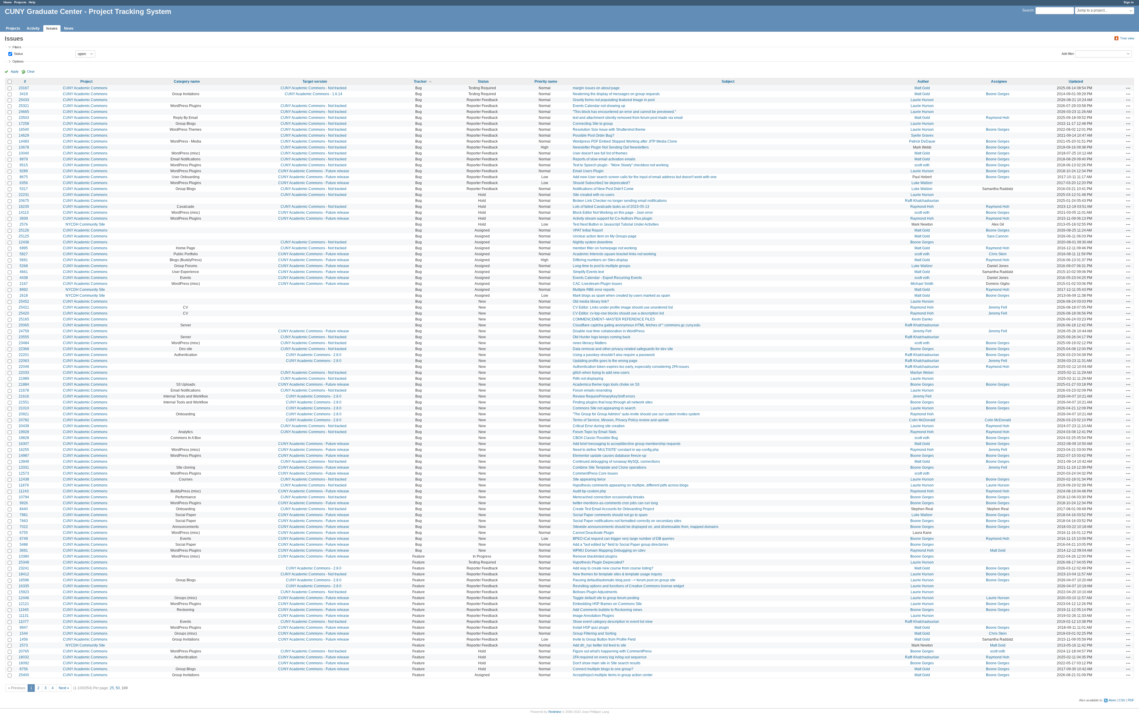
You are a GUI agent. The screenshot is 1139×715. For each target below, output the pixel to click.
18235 (24, 207)
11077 (24, 622)
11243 (24, 491)
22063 (24, 361)
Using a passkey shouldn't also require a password (614, 355)
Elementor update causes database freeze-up (609, 456)
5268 (24, 266)
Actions (1128, 88)
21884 (24, 384)
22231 (24, 195)
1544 (24, 633)
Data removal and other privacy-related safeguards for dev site (623, 349)
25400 (24, 675)
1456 (24, 639)
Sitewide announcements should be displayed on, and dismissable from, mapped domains (645, 527)
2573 (24, 645)
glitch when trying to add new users (601, 373)
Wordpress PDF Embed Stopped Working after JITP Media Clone (625, 141)
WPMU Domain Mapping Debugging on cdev (609, 550)
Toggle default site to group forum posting (606, 598)
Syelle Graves (922, 135)
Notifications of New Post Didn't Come (603, 189)
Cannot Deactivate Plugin (593, 533)
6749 (24, 539)
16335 (24, 586)
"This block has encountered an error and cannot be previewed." (624, 112)
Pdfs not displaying (588, 378)
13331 (24, 467)
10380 (24, 556)
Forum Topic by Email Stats (594, 432)
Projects (20, 2)
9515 (24, 165)
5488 (24, 544)
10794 (24, 497)
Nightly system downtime (593, 242)
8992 (24, 290)
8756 (24, 669)
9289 (24, 171)
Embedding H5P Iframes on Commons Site (607, 604)
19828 (24, 438)
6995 (24, 248)
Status (18, 53)
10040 (24, 153)
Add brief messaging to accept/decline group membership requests (626, 444)
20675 (24, 201)
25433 (24, 100)
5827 (24, 254)
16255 (24, 450)
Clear (31, 71)
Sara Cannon (997, 236)
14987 (24, 456)
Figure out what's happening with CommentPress (612, 651)
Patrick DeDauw (922, 141)
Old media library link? (591, 301)
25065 (24, 325)
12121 (24, 604)
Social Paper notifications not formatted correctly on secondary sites (627, 521)
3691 (24, 550)
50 (118, 688)
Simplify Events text (588, 272)
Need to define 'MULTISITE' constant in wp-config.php (616, 450)
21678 (24, 390)
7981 (24, 515)
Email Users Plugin (588, 171)
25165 (24, 319)
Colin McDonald (922, 420)
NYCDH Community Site (85, 224)
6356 (24, 183)
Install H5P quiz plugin (591, 627)
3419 (24, 94)
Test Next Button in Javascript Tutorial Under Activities (616, 224)
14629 (24, 135)
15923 (24, 592)
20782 (24, 420)
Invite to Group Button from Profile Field (604, 639)
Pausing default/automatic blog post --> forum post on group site (624, 580)
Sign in (1129, 2)
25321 (24, 106)
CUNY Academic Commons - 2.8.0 (313, 355)
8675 (24, 177)
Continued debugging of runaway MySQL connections (616, 461)
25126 (24, 230)
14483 (24, 141)
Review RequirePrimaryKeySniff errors (604, 396)
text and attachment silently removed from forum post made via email (628, 118)
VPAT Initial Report (588, 230)
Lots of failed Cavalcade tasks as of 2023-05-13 (611, 207)
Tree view (1127, 38)
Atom (1112, 700)
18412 (24, 574)
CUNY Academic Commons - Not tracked (313, 88)
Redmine (554, 712)
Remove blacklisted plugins (595, 556)
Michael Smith (922, 284)
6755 (24, 533)
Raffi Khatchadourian (922, 201)
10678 (24, 147)
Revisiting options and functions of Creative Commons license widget (628, 586)
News (69, 28)
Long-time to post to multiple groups (601, 266)
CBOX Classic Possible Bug (595, 438)
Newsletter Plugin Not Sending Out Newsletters (611, 147)
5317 (24, 189)
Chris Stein (998, 254)
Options (18, 61)
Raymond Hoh (997, 118)
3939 (24, 218)
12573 (24, 473)
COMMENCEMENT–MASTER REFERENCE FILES (614, 319)
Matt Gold (922, 88)
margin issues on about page (596, 88)
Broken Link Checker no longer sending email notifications (620, 201)
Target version (315, 81)
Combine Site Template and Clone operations (609, 467)
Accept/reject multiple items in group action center (613, 675)
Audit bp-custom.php (589, 491)
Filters (16, 47)
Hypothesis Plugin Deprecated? (598, 562)
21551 (24, 402)
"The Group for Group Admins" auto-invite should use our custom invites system (636, 414)
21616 (24, 396)
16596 (24, 580)
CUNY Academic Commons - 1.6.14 (313, 94)
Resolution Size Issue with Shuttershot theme (609, 129)
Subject (728, 81)
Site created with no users (593, 195)
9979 (24, 159)
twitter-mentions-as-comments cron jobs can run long (615, 503)
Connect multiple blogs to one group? (603, 669)
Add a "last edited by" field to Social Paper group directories (620, 544)
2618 (24, 295)
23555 (24, 337)
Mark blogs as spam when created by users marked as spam (621, 295)
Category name (187, 81)
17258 (24, 124)
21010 (24, 408)
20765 (24, 651)
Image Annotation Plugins (593, 616)
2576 (24, 224)
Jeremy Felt (997, 307)
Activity (33, 28)
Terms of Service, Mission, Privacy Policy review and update (621, 420)
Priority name (545, 81)
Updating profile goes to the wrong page (605, 361)
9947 (24, 627)
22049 (24, 367)
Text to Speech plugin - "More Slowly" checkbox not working (621, 165)
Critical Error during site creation (599, 426)
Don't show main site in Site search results (606, 663)
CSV (1122, 700)
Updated (1076, 81)
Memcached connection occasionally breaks (608, 497)
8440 (24, 509)
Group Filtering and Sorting (594, 633)
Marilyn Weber (922, 373)
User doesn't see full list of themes (600, 153)
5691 (24, 260)
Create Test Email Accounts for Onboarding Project (613, 509)
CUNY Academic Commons (85, 88)
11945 (24, 610)
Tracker (420, 81)
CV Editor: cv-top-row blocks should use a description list (618, 313)
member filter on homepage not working (605, 248)
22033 (24, 373)
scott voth (922, 165)
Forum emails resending (592, 390)
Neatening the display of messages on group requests (616, 94)
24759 (24, 331)
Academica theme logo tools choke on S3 (606, 384)
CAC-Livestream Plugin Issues (597, 284)
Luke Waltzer (922, 183)
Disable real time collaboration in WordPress (609, 331)
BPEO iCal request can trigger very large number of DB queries (623, 539)
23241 (24, 568)
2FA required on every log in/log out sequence (610, 657)
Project (86, 81)
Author (923, 81)
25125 (24, 236)
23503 (24, 118)
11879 (24, 485)
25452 (24, 301)
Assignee (999, 81)
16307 (24, 444)
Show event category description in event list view (613, 622)
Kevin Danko (922, 319)
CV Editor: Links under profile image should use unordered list (623, 307)
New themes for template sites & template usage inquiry (617, 574)
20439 (24, 426)
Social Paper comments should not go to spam (610, 515)
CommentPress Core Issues (595, 473)
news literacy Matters (590, 343)
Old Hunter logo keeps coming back (601, 337)
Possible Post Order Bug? (593, 135)
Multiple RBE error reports (594, 290)
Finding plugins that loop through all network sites (613, 402)
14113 (24, 212)
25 (112, 688)
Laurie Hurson (922, 100)
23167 (24, 88)
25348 (24, 562)
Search (1028, 10)
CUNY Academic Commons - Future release (313, 171)
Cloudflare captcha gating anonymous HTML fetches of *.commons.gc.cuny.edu (636, 325)
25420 (24, 313)
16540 (24, 129)
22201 (24, 355)
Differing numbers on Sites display (600, 260)
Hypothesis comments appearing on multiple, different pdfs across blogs (630, 485)
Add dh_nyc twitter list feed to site (599, 645)
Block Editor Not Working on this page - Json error (613, 212)
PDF (1131, 700)
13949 (24, 461)
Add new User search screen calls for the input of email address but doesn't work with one (645, 177)
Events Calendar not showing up (599, 106)
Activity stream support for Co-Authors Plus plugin (612, 218)
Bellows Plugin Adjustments (595, 592)
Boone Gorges (997, 94)
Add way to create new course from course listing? (613, 568)
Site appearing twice (589, 479)
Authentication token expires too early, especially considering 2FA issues (631, 367)
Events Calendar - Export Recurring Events (607, 278)
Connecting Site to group (593, 124)
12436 (24, 242)
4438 (24, 278)
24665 (24, 112)
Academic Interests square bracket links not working (614, 254)
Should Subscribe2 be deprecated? (601, 183)
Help (32, 2)
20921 (24, 414)
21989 (24, 378)
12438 (24, 479)
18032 (24, 657)
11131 (24, 616)
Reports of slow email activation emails (604, 159)
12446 (24, 598)
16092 (24, 663)
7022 (24, 527)
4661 (24, 272)
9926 (24, 503)
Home (8, 2)
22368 (24, 349)
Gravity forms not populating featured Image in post (614, 100)
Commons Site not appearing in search (604, 408)
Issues (52, 28)
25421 (24, 307)
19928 (24, 432)
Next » (64, 688)
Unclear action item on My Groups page (605, 236)
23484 (24, 343)
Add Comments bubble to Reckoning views (607, 610)
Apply (15, 71)
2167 (24, 284)
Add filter (1068, 53)
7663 (24, 521)
